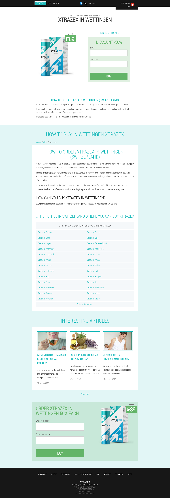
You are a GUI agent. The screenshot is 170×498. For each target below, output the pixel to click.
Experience (65, 474)
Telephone (94, 59)
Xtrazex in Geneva (45, 232)
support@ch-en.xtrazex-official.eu (85, 485)
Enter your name (42, 421)
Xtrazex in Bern (93, 237)
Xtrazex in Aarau (93, 254)
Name (92, 48)
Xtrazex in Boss (44, 282)
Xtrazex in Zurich (93, 232)
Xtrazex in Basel (44, 237)
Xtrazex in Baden (93, 265)
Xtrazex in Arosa (93, 259)
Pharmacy (42, 474)
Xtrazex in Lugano (45, 243)
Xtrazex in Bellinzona (46, 271)
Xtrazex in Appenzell (46, 254)
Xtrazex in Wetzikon (45, 298)
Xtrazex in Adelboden (95, 248)
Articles (107, 474)
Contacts (119, 474)
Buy (108, 76)
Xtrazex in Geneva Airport (97, 243)
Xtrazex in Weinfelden (95, 287)
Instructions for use (83, 474)
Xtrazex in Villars (93, 298)
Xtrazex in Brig (43, 276)
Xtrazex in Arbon (44, 259)
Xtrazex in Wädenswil (46, 287)
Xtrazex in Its (92, 282)
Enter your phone (43, 434)
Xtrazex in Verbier (94, 293)
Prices (129, 474)
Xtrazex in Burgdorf (94, 276)
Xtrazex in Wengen (45, 293)
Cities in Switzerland (85, 304)
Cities (98, 474)
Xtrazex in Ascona (45, 265)
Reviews (54, 474)
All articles (85, 394)
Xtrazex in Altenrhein (46, 248)
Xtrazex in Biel (92, 271)
